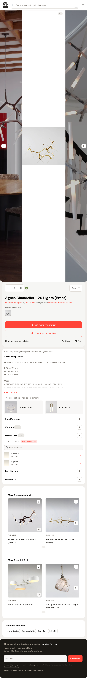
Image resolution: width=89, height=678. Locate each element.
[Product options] (38, 502)
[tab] (7, 441)
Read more (9, 392)
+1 (39, 595)
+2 (39, 530)
